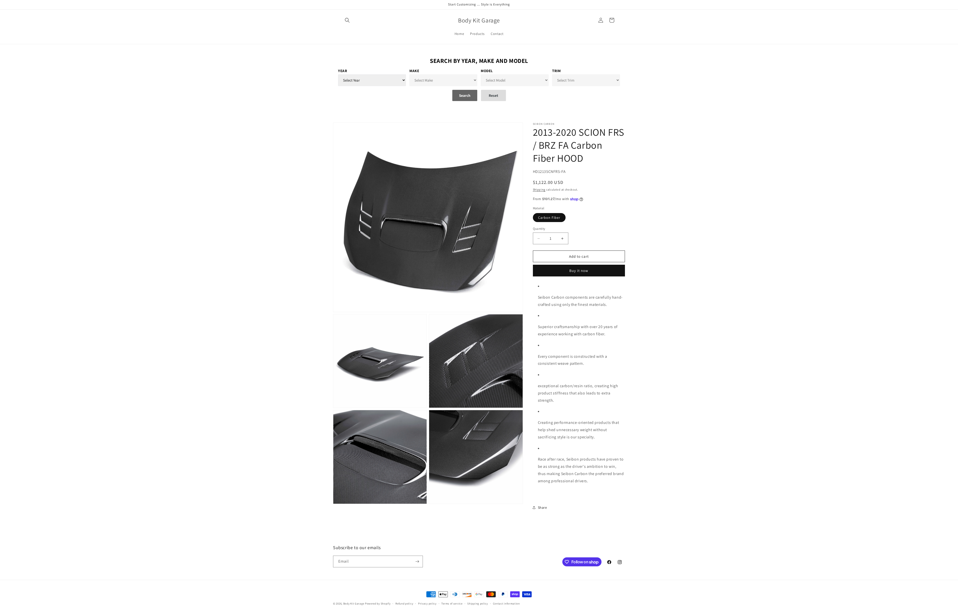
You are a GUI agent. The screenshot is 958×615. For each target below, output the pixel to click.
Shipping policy (477, 603)
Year (342, 70)
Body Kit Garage (353, 603)
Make (414, 70)
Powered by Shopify (378, 603)
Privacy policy (427, 603)
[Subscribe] (417, 561)
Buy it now (578, 270)
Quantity (539, 229)
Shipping (539, 189)
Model (487, 70)
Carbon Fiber (549, 217)
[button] (347, 20)
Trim (556, 70)
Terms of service (451, 603)
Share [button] (542, 507)
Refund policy (404, 603)
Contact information (506, 603)
